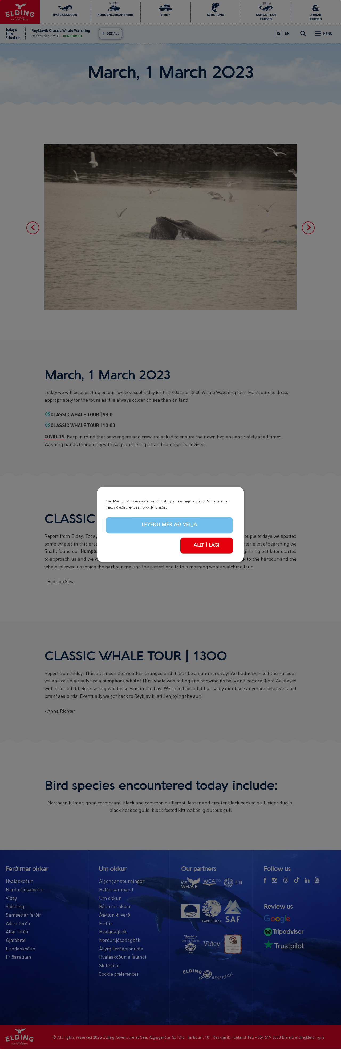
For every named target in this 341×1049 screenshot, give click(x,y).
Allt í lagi (207, 545)
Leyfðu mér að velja (169, 524)
